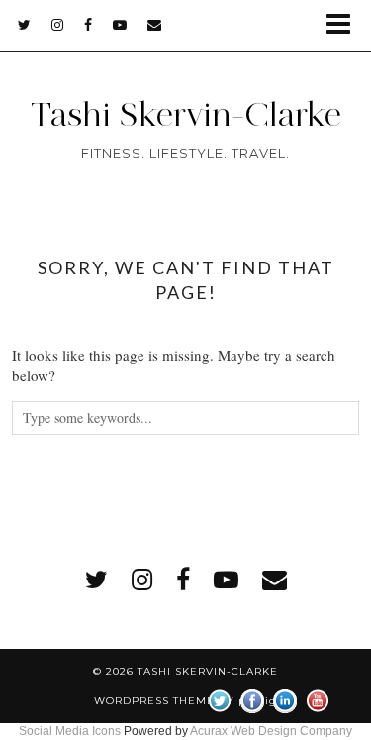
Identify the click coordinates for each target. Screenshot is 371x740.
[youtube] (120, 25)
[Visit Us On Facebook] (251, 698)
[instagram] (57, 25)
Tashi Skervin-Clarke (185, 114)
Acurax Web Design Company (271, 731)
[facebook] (88, 25)
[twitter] (25, 25)
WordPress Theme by (185, 700)
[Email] (154, 25)
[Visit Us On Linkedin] (284, 698)
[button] (345, 25)
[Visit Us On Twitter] (219, 698)
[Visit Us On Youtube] (317, 698)
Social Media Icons (70, 731)
